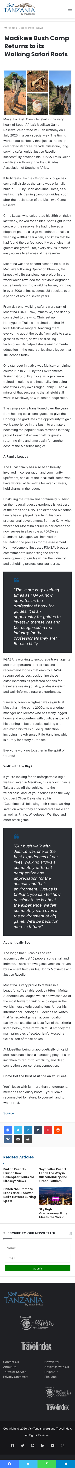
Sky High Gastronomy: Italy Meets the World (53, 1213)
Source (8, 1113)
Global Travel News (31, 27)
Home (11, 27)
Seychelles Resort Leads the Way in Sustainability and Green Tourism (53, 1175)
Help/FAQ (51, 1371)
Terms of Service (14, 1371)
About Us (9, 1367)
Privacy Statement (15, 1376)
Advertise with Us (56, 1367)
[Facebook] (8, 1130)
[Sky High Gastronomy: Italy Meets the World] (55, 1196)
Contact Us (11, 1362)
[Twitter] (18, 1130)
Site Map (50, 1376)
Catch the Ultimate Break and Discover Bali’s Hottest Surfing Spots (19, 1195)
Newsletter (51, 1362)
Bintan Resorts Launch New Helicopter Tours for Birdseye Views (18, 1175)
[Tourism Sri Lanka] (19, 9)
